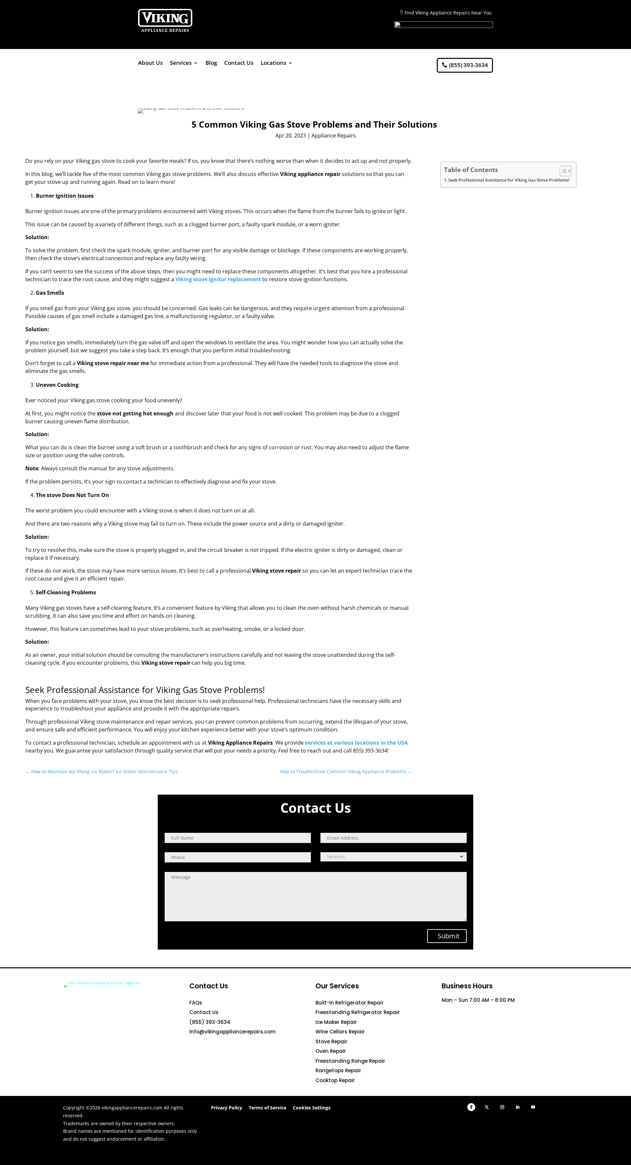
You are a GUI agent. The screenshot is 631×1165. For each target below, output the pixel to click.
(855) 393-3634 (468, 65)
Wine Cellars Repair (340, 1031)
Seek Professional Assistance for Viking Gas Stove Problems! (509, 180)
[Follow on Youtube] (533, 1107)
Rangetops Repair (338, 1070)
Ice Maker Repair (336, 1022)
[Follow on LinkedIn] (518, 1107)
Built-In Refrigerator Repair (350, 1002)
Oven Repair (331, 1051)
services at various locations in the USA (356, 742)
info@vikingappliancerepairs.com (232, 1031)
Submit (448, 935)
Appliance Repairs (334, 135)
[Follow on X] (487, 1107)
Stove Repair (331, 1041)
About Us (150, 63)
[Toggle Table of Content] (562, 171)
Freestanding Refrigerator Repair (358, 1012)
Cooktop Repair (335, 1080)
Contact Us (238, 63)
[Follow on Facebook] (471, 1107)
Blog (211, 63)
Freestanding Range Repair (350, 1060)
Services (181, 63)
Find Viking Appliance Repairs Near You (448, 13)
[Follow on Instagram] (502, 1107)
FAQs (195, 1002)
